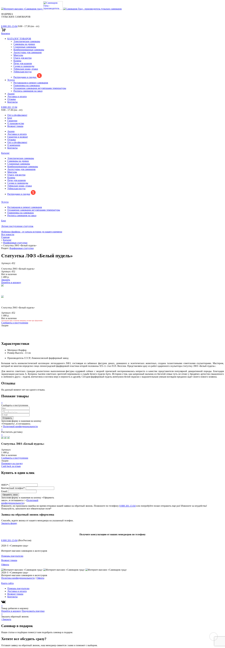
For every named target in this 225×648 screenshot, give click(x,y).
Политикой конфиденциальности (20, 426)
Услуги (11, 80)
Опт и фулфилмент (17, 115)
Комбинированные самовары (28, 49)
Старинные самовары (24, 47)
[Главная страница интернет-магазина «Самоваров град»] (61, 8)
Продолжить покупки (33, 611)
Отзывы (11, 99)
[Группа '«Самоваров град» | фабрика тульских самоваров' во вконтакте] (3, 23)
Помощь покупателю (12, 556)
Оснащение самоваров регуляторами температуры (39, 88)
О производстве (15, 123)
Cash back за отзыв (11, 466)
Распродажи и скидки (25, 77)
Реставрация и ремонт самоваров (30, 82)
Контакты (12, 102)
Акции (11, 93)
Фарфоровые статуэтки (21, 248)
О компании (13, 145)
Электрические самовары (26, 41)
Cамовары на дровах (24, 44)
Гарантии (12, 120)
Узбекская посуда (22, 71)
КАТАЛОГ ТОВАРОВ (19, 38)
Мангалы (18, 55)
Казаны (17, 60)
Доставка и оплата (17, 96)
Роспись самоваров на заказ (27, 91)
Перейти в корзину (11, 282)
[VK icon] (3, 602)
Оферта (5, 564)
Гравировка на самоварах (26, 85)
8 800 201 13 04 (9, 107)
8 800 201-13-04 (9, 26)
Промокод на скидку (12, 463)
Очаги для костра (22, 58)
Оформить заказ (10, 494)
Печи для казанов (22, 63)
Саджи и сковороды (23, 66)
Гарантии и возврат (17, 137)
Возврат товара (15, 126)
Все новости (7, 234)
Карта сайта (7, 583)
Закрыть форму (9, 523)
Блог (9, 118)
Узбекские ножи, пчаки (25, 69)
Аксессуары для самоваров (27, 52)
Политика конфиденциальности (18, 578)
